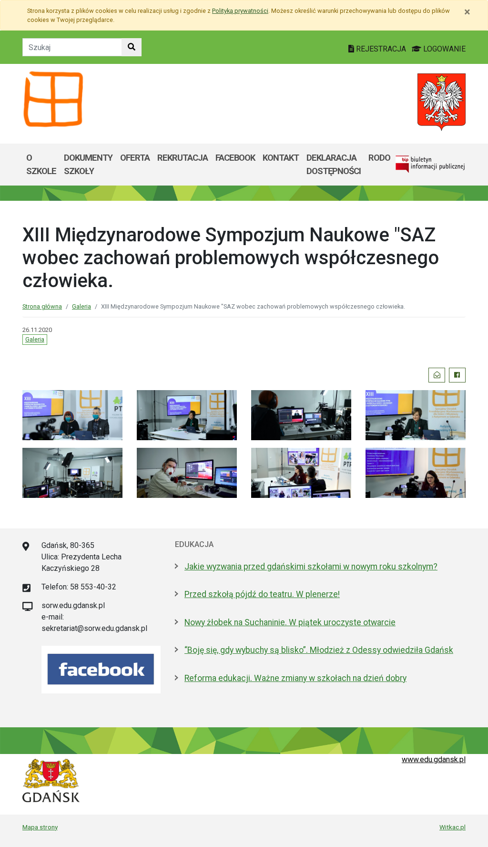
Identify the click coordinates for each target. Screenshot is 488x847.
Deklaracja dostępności (333, 164)
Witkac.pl (452, 827)
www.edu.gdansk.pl (434, 759)
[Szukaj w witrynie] (132, 47)
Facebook (235, 158)
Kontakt (281, 158)
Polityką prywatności (240, 10)
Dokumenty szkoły (88, 164)
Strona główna (42, 306)
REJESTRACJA (381, 48)
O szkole (41, 164)
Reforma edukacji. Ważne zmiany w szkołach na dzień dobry (295, 678)
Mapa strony (40, 827)
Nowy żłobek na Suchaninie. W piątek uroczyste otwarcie (290, 622)
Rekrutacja (182, 158)
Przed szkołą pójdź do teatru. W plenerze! (262, 594)
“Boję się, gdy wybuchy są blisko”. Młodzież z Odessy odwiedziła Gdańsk (318, 650)
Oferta (135, 158)
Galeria (81, 306)
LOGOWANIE (443, 48)
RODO (379, 158)
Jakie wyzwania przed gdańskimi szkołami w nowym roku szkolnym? (310, 566)
